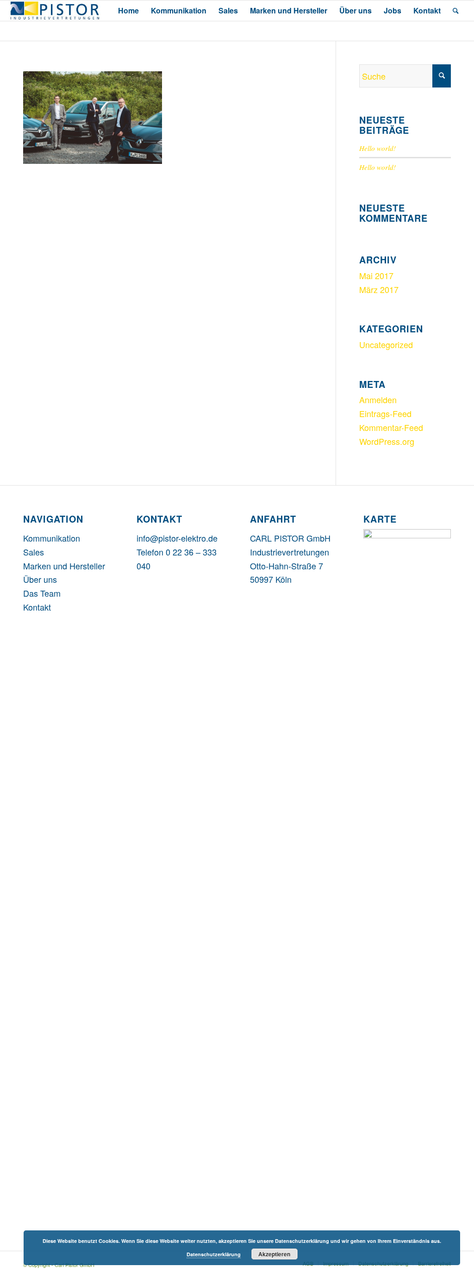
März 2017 (379, 289)
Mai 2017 (376, 275)
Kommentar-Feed (391, 427)
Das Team (42, 593)
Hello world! (377, 148)
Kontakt (37, 607)
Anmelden (378, 399)
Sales (33, 552)
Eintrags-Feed (385, 413)
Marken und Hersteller (64, 566)
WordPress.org (386, 441)
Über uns (40, 579)
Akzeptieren (274, 1254)
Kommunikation (51, 538)
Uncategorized (386, 344)
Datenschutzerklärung (214, 1254)
